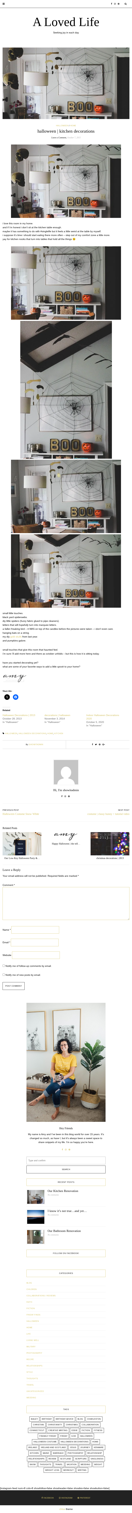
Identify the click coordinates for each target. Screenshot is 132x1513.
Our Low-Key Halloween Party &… (22, 858)
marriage (58, 1453)
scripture (81, 1459)
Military (31, 1347)
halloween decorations (32, 733)
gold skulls (16, 636)
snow (33, 1464)
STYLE (29, 1372)
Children (31, 1289)
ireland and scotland (53, 1447)
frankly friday (47, 1436)
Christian (38, 1425)
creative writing (58, 1430)
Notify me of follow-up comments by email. (29, 966)
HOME (73, 126)
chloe (62, 1509)
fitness (98, 1430)
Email (6, 942)
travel (59, 1464)
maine (46, 1453)
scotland (65, 1459)
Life (28, 1334)
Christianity (55, 1425)
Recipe (30, 1359)
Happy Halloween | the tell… (66, 844)
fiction (86, 1430)
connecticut (37, 1430)
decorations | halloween (57, 715)
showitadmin (36, 744)
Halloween (62, 126)
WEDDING (31, 1398)
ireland (32, 1447)
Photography (75, 1453)
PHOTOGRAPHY (34, 1353)
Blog (29, 1283)
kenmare (99, 1447)
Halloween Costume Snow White (21, 813)
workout (68, 1470)
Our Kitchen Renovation (63, 1191)
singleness (97, 1459)
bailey (34, 1419)
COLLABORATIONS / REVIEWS (41, 1296)
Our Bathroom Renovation (64, 1231)
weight (98, 1464)
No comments (53, 1195)
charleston (94, 1419)
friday (63, 1436)
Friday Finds (33, 1315)
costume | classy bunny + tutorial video (108, 813)
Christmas (72, 1425)
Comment (9, 885)
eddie (75, 1430)
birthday (47, 1419)
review (52, 1459)
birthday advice (65, 1419)
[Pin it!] (100, 744)
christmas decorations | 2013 (110, 858)
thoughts (45, 1464)
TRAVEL (30, 1385)
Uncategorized (35, 1391)
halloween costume (45, 1442)
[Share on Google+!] (103, 744)
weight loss (52, 1470)
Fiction (30, 1308)
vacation (72, 1464)
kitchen (58, 733)
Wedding (85, 1464)
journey (85, 1447)
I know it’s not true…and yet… (67, 1211)
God (73, 1436)
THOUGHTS (32, 1378)
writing (82, 1470)
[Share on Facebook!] (92, 744)
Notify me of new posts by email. (23, 975)
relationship (94, 1453)
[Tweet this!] (96, 744)
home (50, 733)
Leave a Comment (58, 137)
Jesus (73, 1447)
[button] (4, 3)
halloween (11, 733)
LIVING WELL (32, 1340)
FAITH (29, 1302)
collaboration (90, 1425)
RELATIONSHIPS (34, 1366)
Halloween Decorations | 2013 (19, 715)
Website (7, 955)
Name (7, 929)
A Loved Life (66, 22)
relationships (37, 1459)
